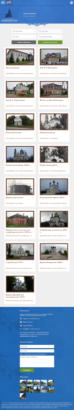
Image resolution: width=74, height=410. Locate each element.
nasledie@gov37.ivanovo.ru (28, 336)
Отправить (27, 370)
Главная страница (29, 16)
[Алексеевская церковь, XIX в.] (51, 383)
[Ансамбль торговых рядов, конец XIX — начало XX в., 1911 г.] (23, 396)
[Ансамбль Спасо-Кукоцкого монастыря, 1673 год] (51, 390)
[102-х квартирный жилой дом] (37, 383)
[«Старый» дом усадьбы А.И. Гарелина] (30, 383)
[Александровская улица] (44, 383)
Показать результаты (50, 42)
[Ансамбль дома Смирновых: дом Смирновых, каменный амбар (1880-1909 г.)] (44, 390)
